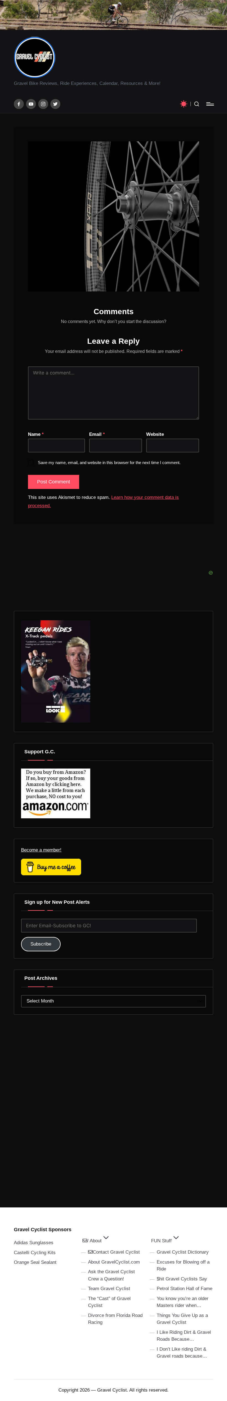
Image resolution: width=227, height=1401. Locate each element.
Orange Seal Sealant (35, 1262)
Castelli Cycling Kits (35, 1252)
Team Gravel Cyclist (109, 1288)
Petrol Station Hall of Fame (184, 1288)
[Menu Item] (19, 104)
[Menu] (209, 104)
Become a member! (41, 850)
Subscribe (40, 944)
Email (97, 434)
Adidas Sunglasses (33, 1242)
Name (36, 434)
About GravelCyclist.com (114, 1262)
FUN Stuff (161, 1240)
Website (155, 434)
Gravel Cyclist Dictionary (183, 1252)
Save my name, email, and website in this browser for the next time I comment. (109, 462)
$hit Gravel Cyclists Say (182, 1279)
